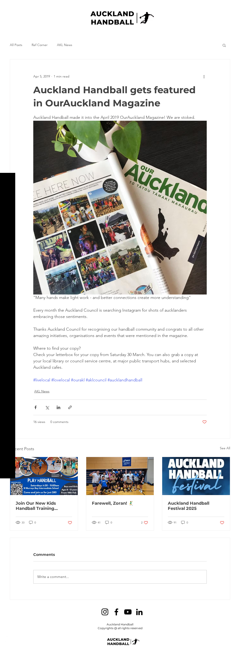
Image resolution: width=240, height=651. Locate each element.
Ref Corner (40, 45)
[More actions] (204, 76)
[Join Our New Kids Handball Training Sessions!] (44, 476)
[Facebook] (116, 611)
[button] (8, 7)
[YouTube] (127, 611)
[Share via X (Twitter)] (47, 407)
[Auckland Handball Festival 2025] (196, 476)
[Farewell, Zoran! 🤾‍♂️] (120, 476)
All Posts (16, 45)
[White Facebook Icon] (7, 644)
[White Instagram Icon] (7, 634)
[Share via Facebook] (35, 407)
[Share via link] (70, 407)
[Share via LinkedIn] (58, 407)
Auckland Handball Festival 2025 (188, 506)
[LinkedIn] (139, 611)
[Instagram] (104, 611)
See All (225, 448)
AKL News (64, 45)
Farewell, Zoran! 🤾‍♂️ (112, 503)
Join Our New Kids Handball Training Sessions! (36, 506)
